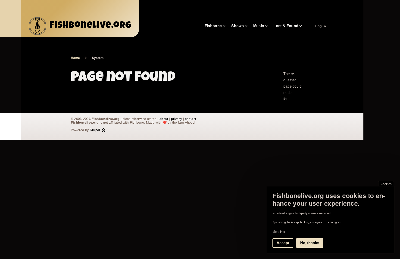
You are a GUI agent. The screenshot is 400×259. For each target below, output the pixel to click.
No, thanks (309, 243)
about (163, 119)
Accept (283, 243)
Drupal (95, 130)
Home (75, 58)
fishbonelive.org (90, 26)
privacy (176, 119)
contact (190, 119)
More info (278, 231)
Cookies (386, 184)
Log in (320, 26)
